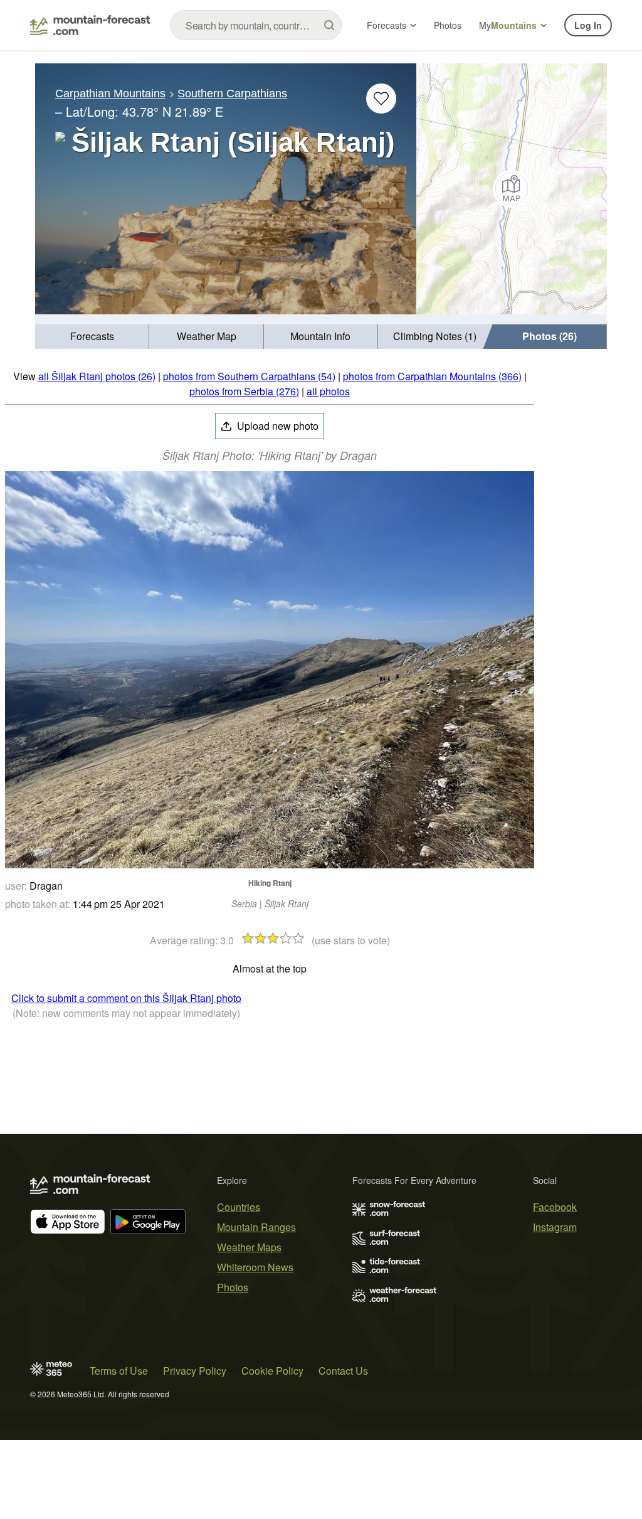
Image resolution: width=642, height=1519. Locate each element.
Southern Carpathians (232, 93)
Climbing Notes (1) (434, 336)
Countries (238, 1207)
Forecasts (386, 25)
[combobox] (256, 25)
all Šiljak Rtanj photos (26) (96, 376)
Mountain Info (320, 336)
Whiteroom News (255, 1267)
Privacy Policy (194, 1370)
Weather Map (206, 336)
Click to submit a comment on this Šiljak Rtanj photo (126, 998)
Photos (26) (549, 336)
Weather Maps (249, 1247)
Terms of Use (119, 1370)
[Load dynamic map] (511, 189)
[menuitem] (92, 336)
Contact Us (343, 1370)
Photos (447, 25)
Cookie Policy (272, 1370)
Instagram (555, 1227)
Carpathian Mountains (110, 93)
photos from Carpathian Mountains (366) (432, 376)
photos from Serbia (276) (244, 391)
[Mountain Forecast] (90, 25)
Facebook (555, 1207)
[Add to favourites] (381, 98)
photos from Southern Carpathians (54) (249, 376)
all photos (328, 391)
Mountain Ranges (256, 1227)
